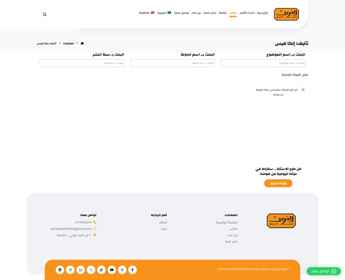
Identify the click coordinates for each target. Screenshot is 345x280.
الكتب (234, 229)
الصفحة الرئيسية (227, 222)
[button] (45, 15)
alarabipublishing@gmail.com (71, 229)
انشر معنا (231, 242)
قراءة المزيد (278, 183)
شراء (164, 229)
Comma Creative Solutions (234, 269)
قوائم (163, 222)
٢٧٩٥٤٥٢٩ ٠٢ (83, 222)
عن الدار (233, 235)
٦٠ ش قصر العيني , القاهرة (74, 235)
